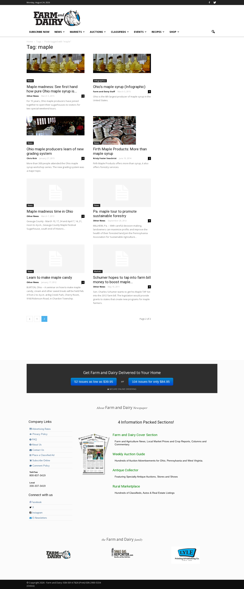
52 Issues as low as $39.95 (93, 381)
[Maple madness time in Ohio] (55, 192)
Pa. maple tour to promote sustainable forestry (115, 213)
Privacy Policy (40, 434)
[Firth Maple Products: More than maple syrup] (122, 130)
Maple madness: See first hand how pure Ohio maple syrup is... (52, 89)
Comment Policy (41, 466)
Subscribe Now (39, 31)
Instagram (37, 513)
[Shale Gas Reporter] (122, 557)
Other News (33, 96)
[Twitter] (214, 2)
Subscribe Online (41, 460)
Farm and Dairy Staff (104, 91)
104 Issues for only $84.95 (151, 381)
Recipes (156, 31)
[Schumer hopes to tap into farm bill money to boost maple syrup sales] (122, 259)
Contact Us (38, 450)
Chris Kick (32, 158)
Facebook (36, 502)
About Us (36, 444)
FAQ (34, 439)
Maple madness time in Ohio (50, 211)
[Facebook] (209, 2)
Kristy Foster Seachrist (104, 158)
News (58, 31)
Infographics (100, 80)
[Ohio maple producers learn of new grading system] (55, 125)
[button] (213, 32)
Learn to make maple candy (49, 277)
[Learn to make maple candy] (55, 259)
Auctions (96, 31)
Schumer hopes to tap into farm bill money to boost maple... (122, 279)
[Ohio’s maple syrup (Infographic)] (122, 63)
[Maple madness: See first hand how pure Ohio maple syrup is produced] (55, 63)
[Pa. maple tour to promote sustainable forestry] (122, 192)
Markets (76, 31)
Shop (173, 31)
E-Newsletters (39, 518)
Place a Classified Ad (42, 455)
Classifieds (118, 31)
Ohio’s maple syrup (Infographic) (119, 87)
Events (139, 31)
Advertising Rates (41, 429)
